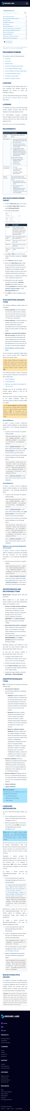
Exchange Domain (19, 48)
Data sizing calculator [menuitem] (6, 1099)
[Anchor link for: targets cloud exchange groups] (10, 977)
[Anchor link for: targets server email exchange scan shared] (14, 420)
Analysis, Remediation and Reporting (12, 28)
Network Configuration (8, 32)
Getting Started (6, 20)
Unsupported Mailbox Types (12, 73)
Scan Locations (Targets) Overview (11, 30)
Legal (8, 1108)
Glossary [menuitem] (3, 1097)
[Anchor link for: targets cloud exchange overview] (12, 83)
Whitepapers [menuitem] (4, 1095)
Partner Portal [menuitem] (4, 1082)
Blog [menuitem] (2, 1090)
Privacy (3, 1108)
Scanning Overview (8, 26)
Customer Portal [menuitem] (5, 1068)
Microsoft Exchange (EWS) (13, 97)
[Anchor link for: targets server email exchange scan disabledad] (12, 547)
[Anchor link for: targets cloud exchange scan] (9, 302)
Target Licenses (9, 124)
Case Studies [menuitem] (4, 1093)
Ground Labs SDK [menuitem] (5, 1042)
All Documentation (6, 47)
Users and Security (7, 34)
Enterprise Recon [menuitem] (5, 1038)
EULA (12, 1108)
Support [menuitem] (3, 1064)
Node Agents (6, 24)
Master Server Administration (10, 38)
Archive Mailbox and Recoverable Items (16, 71)
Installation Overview (8, 22)
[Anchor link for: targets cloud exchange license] (12, 104)
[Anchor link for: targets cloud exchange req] (16, 129)
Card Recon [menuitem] (4, 1040)
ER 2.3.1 (12, 47)
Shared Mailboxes (10, 379)
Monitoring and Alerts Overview (11, 36)
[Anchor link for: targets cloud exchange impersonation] (17, 808)
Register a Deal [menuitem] (5, 1076)
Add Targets (5, 48)
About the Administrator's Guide (11, 18)
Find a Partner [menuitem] (4, 1078)
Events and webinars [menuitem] (6, 1091)
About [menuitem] (2, 1050)
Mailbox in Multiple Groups (12, 78)
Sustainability (19, 1108)
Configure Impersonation (12, 76)
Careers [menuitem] (3, 1052)
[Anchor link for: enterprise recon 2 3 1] (14, 10)
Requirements (9, 63)
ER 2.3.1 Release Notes (8, 16)
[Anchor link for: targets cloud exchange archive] (21, 591)
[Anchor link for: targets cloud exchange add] (10, 200)
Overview (7, 58)
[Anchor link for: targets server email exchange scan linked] (14, 483)
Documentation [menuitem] (5, 1066)
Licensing (7, 61)
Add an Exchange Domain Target (14, 66)
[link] (8, 3)
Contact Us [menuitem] (4, 1054)
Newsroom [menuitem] (3, 1056)
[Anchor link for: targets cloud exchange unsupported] (9, 681)
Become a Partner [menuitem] (5, 1080)
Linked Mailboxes (10, 381)
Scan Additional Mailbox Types (13, 68)
